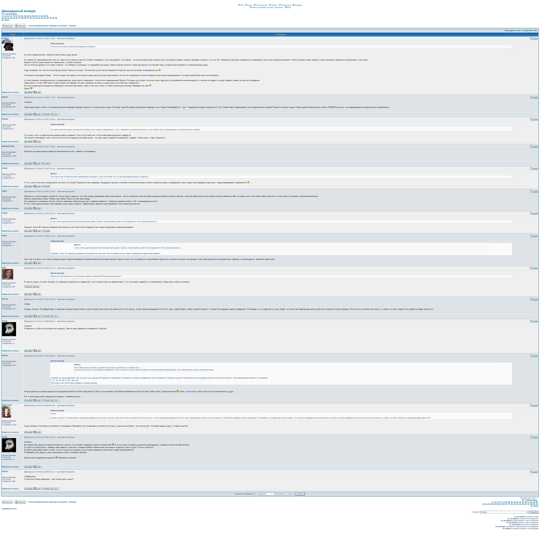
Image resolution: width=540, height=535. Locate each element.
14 (30, 16)
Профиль (298, 5)
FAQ (242, 5)
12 (25, 16)
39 (53, 18)
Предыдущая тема (512, 30)
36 (45, 18)
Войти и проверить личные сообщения (267, 7)
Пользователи (261, 5)
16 (36, 16)
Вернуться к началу (10, 92)
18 (41, 16)
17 (39, 16)
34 (39, 18)
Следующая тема (529, 30)
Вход (289, 7)
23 (8, 18)
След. (6, 20)
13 (27, 16)
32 (34, 18)
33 (36, 18)
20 (47, 16)
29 (25, 18)
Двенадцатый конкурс (19, 11)
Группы (274, 5)
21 (3, 18)
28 (22, 18)
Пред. (15, 14)
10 (19, 16)
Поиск (249, 5)
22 (5, 18)
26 (17, 18)
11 (22, 16)
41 (3, 20)
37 (48, 18)
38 (50, 18)
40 (56, 18)
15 (33, 16)
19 (44, 16)
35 (42, 18)
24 (11, 18)
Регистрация (286, 5)
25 (14, 18)
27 (20, 18)
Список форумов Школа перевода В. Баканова (47, 26)
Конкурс (73, 26)
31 (31, 18)
